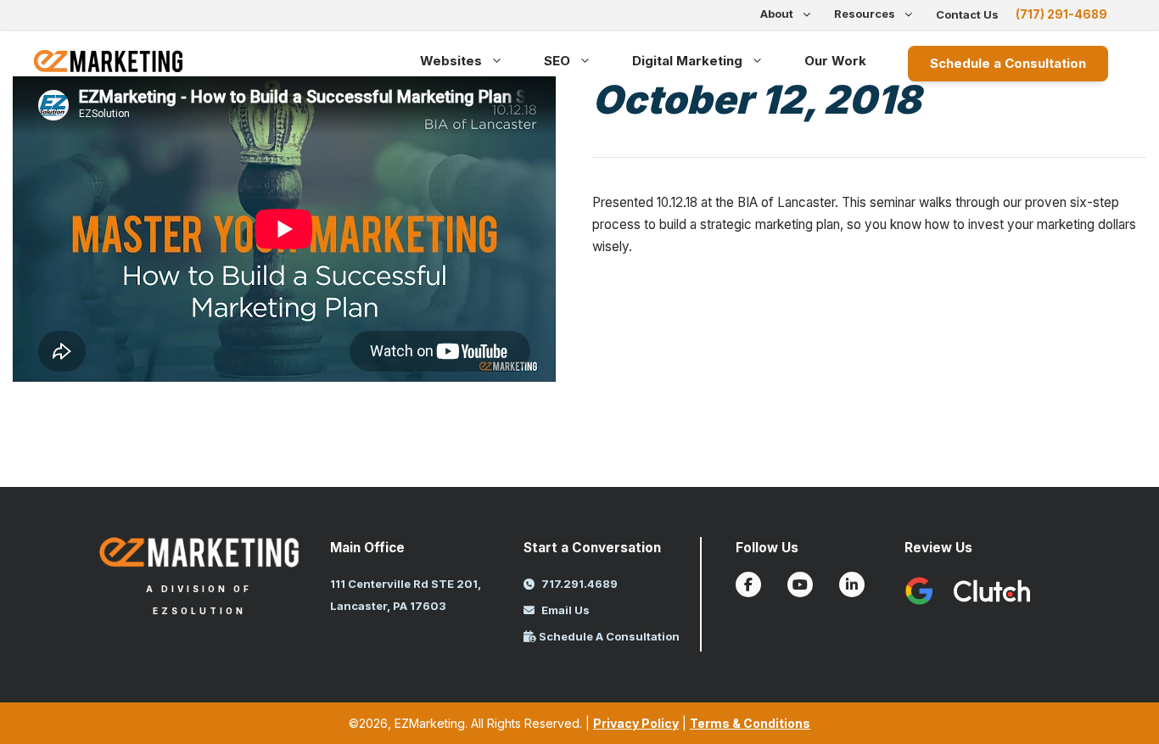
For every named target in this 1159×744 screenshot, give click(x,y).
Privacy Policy (636, 723)
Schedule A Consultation (608, 636)
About (776, 13)
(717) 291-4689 (1061, 14)
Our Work (835, 61)
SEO (557, 61)
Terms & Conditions (750, 723)
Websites (451, 61)
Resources (864, 13)
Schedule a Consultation (1008, 63)
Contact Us (967, 14)
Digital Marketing (687, 61)
